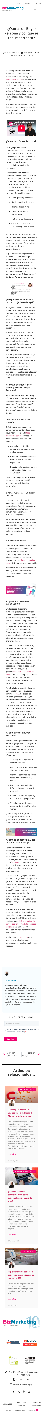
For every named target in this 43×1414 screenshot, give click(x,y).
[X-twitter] (19, 1391)
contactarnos (22, 937)
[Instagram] (40, 3)
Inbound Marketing (14, 79)
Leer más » (12, 1154)
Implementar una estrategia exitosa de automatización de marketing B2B (21, 1275)
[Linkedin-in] (36, 3)
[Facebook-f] (13, 1391)
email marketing (22, 924)
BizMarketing (16, 862)
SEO (21, 921)
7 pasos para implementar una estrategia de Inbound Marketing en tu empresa (20, 1113)
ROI (17, 694)
